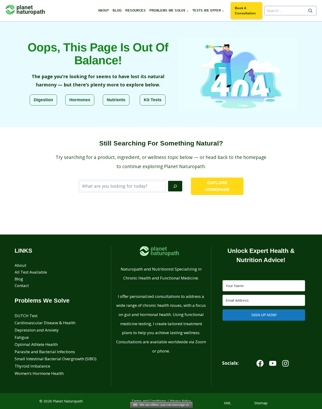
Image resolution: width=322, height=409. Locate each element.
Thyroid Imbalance (32, 366)
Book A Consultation (245, 10)
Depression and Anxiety (37, 330)
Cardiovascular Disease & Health (45, 322)
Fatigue (22, 337)
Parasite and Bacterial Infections (45, 351)
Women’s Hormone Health (39, 373)
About (103, 10)
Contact (22, 285)
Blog (117, 10)
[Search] (175, 186)
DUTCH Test (26, 315)
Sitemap (261, 403)
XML (227, 403)
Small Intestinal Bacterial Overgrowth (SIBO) (55, 358)
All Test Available (31, 272)
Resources (135, 10)
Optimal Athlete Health (36, 344)
